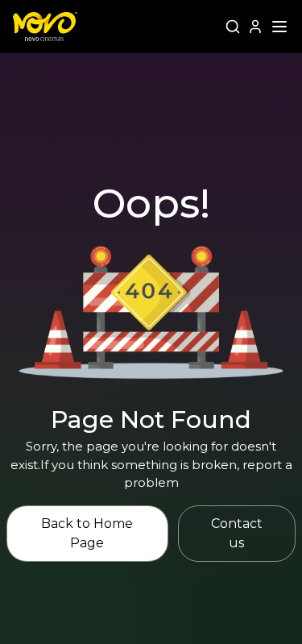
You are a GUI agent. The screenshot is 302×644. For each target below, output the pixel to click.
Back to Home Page (87, 533)
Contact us (237, 533)
